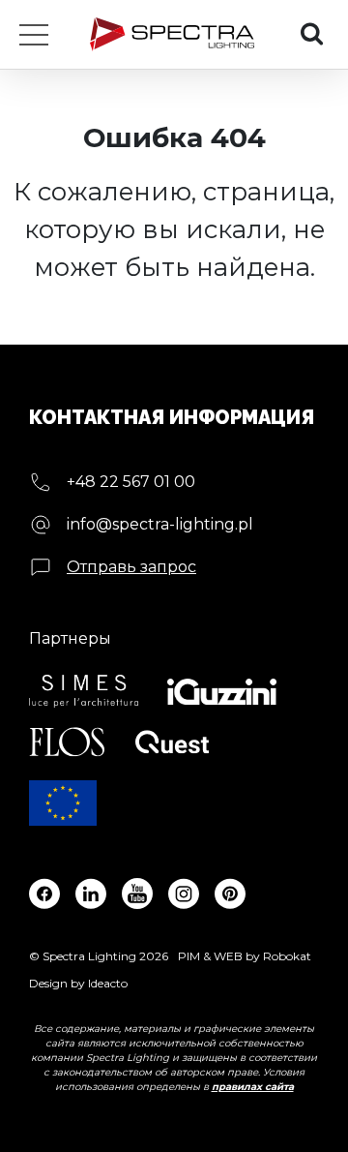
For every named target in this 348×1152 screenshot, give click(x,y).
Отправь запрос (131, 567)
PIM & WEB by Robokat (244, 956)
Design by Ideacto (78, 983)
